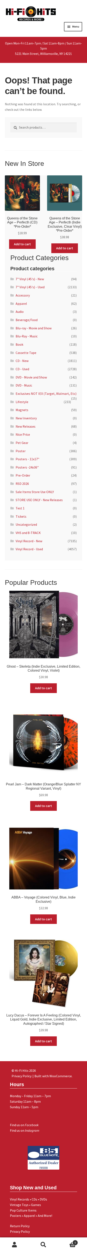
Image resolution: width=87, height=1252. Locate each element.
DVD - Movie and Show (31, 377)
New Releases (25, 426)
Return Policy (20, 1226)
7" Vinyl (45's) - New (30, 279)
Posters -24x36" (27, 467)
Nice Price (23, 434)
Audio (20, 311)
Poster (21, 451)
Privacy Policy (20, 1231)
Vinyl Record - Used (29, 549)
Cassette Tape (26, 353)
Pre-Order (23, 475)
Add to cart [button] (22, 244)
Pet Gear (22, 443)
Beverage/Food (27, 320)
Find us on (24, 1125)
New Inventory (26, 418)
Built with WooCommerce (53, 1076)
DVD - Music (24, 385)
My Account (14, 1245)
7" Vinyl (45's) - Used (30, 287)
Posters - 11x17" (27, 459)
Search (43, 1245)
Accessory (23, 295)
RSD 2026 (22, 483)
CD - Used (22, 369)
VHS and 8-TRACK (28, 533)
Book (19, 344)
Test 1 (20, 508)
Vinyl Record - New (29, 541)
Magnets (22, 410)
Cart (67, 1241)
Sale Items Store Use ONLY (35, 492)
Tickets (21, 516)
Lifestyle (22, 402)
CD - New (22, 361)
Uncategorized (26, 524)
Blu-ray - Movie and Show (34, 328)
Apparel (21, 303)
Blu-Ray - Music (27, 336)
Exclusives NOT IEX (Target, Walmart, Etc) (46, 393)
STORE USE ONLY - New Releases (39, 500)
